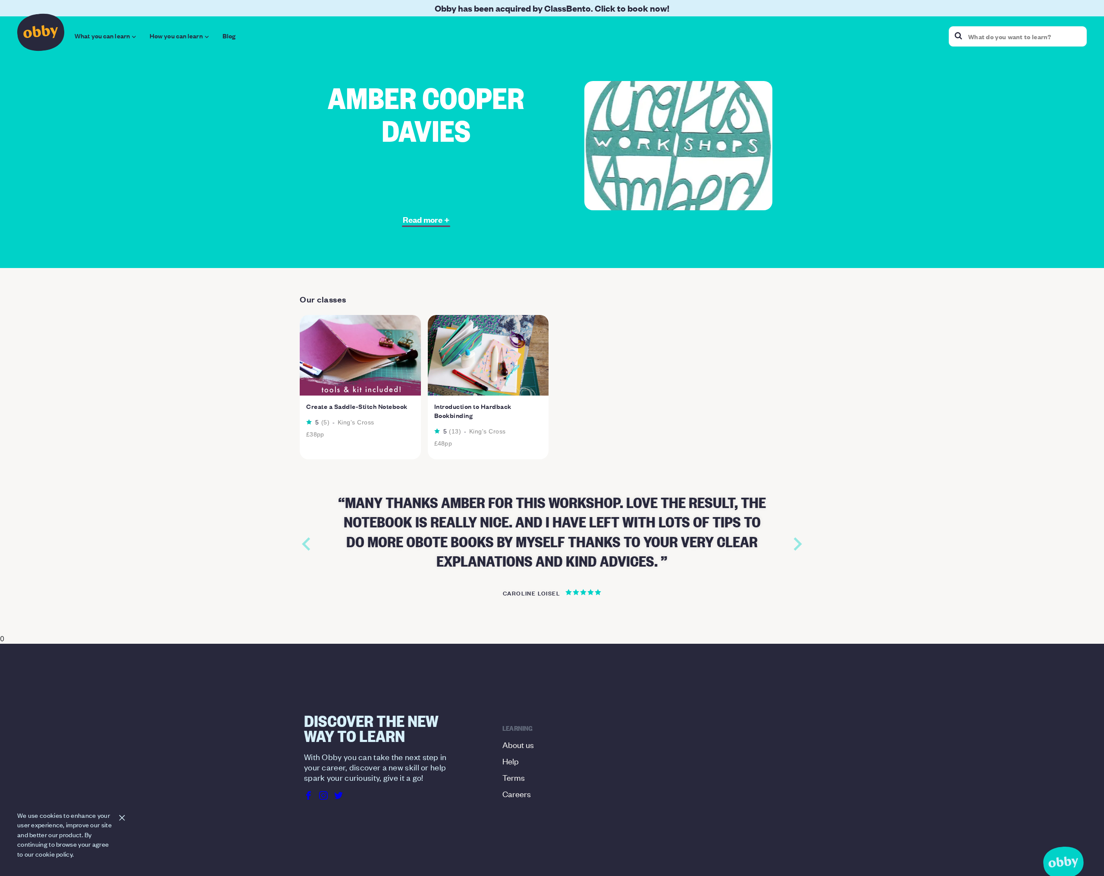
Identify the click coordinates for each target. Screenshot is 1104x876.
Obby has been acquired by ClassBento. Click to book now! (552, 8)
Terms (513, 777)
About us (518, 744)
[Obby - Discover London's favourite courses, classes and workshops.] (40, 34)
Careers (516, 793)
